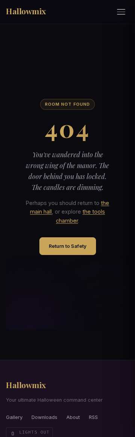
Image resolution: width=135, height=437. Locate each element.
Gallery (14, 417)
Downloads (44, 417)
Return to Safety (68, 246)
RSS (93, 417)
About (73, 417)
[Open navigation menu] (121, 12)
